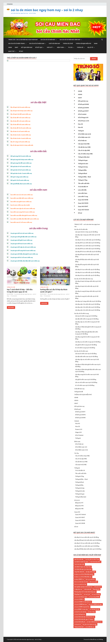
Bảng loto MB (79, 508)
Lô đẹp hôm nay (78, 589)
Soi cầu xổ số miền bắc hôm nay (70, 39)
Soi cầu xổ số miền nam (36, 43)
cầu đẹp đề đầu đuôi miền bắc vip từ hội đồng (87, 549)
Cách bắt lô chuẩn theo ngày (81, 561)
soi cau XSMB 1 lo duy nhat (81, 609)
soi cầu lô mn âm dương (80, 611)
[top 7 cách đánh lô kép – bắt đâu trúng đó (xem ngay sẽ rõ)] (22, 277)
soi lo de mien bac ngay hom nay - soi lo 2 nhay (29, 639)
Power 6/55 (78, 429)
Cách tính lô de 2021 (95, 561)
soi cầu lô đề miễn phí (79, 621)
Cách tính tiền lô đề (79, 564)
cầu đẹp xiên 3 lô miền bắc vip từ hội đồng (87, 307)
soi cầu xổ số (77, 624)
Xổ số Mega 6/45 (83, 117)
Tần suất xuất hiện (83, 183)
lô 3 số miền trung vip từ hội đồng (85, 347)
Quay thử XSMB (83, 200)
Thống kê (80, 47)
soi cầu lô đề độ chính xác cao (94, 621)
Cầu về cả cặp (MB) (84, 150)
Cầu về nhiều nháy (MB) (85, 154)
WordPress (93, 639)
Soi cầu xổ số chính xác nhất (90, 624)
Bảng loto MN (79, 505)
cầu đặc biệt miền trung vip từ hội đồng (86, 319)
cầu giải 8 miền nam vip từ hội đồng (85, 379)
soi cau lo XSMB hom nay (80, 604)
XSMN (10, 47)
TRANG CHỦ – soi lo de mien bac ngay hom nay (23, 39)
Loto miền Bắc (82, 190)
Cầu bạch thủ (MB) (83, 144)
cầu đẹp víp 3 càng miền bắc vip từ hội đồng (88, 301)
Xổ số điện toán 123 (84, 137)
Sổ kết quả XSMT (83, 111)
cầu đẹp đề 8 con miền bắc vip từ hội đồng (87, 248)
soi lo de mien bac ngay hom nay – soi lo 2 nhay (47, 10)
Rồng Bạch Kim (78, 594)
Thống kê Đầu (82, 170)
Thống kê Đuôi (82, 173)
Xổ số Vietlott (79, 435)
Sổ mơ (21, 51)
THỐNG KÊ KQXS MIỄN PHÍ (83, 43)
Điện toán (60, 47)
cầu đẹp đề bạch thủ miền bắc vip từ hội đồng (87, 540)
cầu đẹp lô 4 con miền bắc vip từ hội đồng (87, 269)
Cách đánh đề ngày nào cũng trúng (82, 569)
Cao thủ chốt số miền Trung (92, 559)
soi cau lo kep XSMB (94, 596)
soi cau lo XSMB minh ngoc (95, 604)
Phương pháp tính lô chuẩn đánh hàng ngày (85, 591)
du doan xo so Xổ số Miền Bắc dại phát (83, 574)
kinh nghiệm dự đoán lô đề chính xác (83, 586)
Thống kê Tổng (82, 180)
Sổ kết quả (38, 47)
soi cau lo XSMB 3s (79, 599)
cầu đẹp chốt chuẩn (90, 571)
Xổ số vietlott (82, 114)
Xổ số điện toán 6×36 (81, 450)
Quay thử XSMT (83, 206)
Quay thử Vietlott (83, 209)
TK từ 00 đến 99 (83, 186)
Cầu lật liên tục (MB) (84, 147)
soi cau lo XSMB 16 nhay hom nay (82, 601)
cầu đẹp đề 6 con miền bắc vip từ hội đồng (87, 245)
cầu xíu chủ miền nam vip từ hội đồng (86, 382)
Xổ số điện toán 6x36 (84, 134)
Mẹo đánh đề (96, 589)
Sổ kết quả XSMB (83, 104)
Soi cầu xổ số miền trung (16, 43)
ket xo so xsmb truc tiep (80, 584)
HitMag (101, 639)
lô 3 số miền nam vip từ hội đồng (84, 385)
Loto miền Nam (82, 193)
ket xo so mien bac (90, 579)
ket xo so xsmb (93, 581)
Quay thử (11, 51)
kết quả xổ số (97, 586)
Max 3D (80, 124)
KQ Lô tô (90, 47)
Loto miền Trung (83, 196)
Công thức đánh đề (79, 571)
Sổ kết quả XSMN (83, 107)
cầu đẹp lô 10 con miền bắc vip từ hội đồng (87, 240)
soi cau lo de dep (96, 594)
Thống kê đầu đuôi (83, 157)
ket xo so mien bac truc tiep (81, 581)
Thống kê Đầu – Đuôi (84, 177)
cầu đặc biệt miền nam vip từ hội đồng (86, 356)
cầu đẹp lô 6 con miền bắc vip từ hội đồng (87, 272)
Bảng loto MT (79, 502)
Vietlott (50, 47)
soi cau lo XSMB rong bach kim (82, 606)
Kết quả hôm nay (26, 47)
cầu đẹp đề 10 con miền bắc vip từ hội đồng (88, 251)
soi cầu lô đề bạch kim (79, 614)
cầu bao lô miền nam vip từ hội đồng (86, 353)
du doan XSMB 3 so (79, 579)
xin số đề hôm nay (89, 626)
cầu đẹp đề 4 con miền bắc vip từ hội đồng (87, 242)
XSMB (95, 43)
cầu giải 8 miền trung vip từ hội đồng (86, 345)
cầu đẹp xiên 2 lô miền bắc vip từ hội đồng (87, 304)
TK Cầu (70, 47)
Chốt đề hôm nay (54, 43)
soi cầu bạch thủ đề (94, 609)
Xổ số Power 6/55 (83, 121)
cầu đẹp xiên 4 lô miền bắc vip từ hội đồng (87, 310)
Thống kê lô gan (83, 160)
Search (94, 58)
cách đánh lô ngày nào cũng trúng (82, 566)
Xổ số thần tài (82, 140)
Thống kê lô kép (83, 167)
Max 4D (80, 127)
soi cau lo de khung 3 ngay (80, 596)
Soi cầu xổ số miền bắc (48, 39)
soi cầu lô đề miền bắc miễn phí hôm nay (84, 616)
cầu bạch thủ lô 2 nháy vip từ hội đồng (86, 232)
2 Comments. (14, 296)
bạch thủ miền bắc (78, 559)
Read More (10, 307)
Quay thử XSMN (83, 203)
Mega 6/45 (78, 432)
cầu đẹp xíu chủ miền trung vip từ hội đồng (87, 342)
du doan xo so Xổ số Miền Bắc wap (82, 576)
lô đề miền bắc (87, 589)
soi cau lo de (87, 594)
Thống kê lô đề (68, 43)
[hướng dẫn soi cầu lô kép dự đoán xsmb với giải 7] (55, 277)
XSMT (16, 47)
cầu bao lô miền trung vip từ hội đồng (86, 316)
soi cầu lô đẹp (91, 611)
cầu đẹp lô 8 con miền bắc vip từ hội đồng (87, 275)
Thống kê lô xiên (83, 163)
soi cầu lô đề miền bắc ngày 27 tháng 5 (84, 619)
